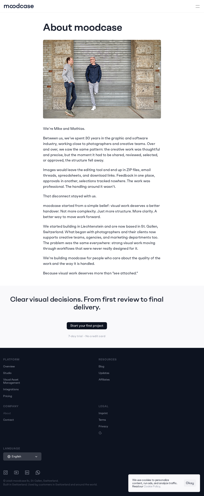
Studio (7, 373)
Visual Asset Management (11, 381)
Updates (104, 373)
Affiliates (104, 379)
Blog (101, 366)
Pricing (7, 396)
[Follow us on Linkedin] (27, 472)
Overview (9, 366)
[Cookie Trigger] (100, 432)
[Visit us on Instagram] (5, 472)
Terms (102, 419)
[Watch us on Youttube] (16, 472)
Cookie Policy (152, 486)
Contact (8, 419)
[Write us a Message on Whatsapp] (37, 472)
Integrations (11, 389)
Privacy (103, 426)
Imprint (103, 413)
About (7, 413)
